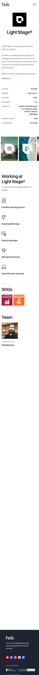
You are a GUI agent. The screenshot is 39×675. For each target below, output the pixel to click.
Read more (6, 79)
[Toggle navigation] (34, 4)
